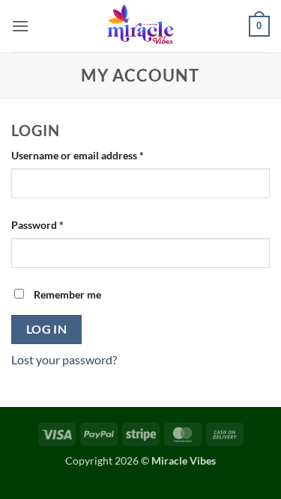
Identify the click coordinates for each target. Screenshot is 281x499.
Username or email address (98, 155)
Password (58, 224)
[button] (20, 25)
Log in (46, 329)
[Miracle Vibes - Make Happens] (141, 26)
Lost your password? (64, 359)
